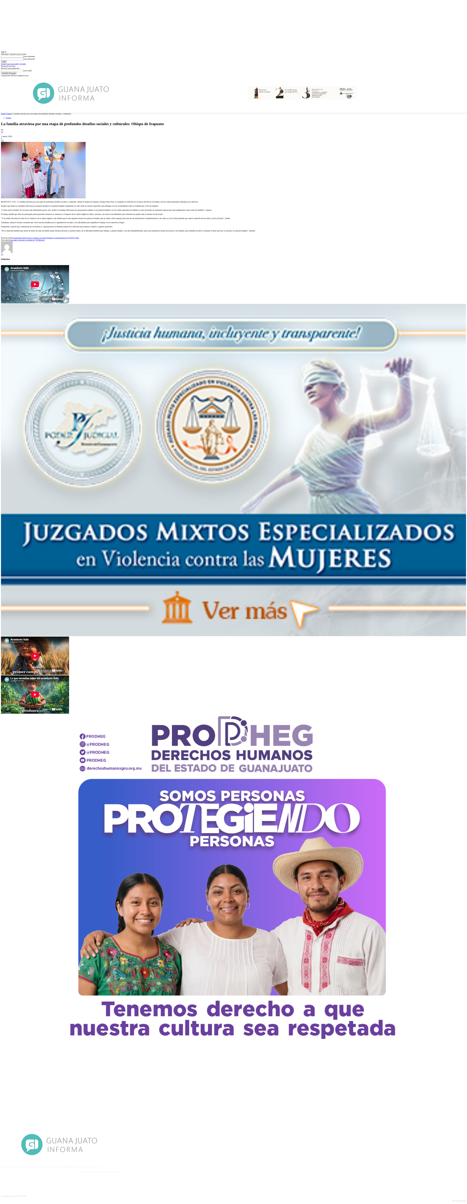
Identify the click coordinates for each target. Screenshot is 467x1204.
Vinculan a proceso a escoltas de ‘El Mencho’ (27, 240)
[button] (463, 110)
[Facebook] (3, 1183)
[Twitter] (15, 1183)
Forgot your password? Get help (13, 64)
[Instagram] (9, 1183)
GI (2, 132)
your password (29, 59)
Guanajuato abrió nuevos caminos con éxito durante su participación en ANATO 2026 (46, 238)
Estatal (8, 114)
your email (27, 71)
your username (29, 56)
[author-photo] (7, 252)
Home (3, 114)
